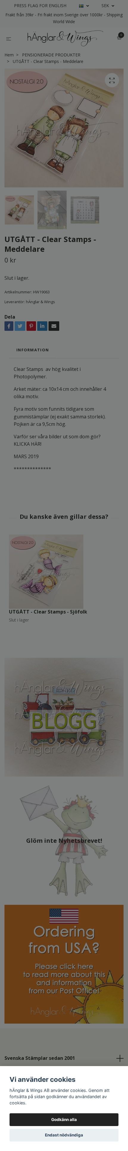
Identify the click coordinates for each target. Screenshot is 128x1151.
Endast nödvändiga (64, 1135)
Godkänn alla (64, 1119)
